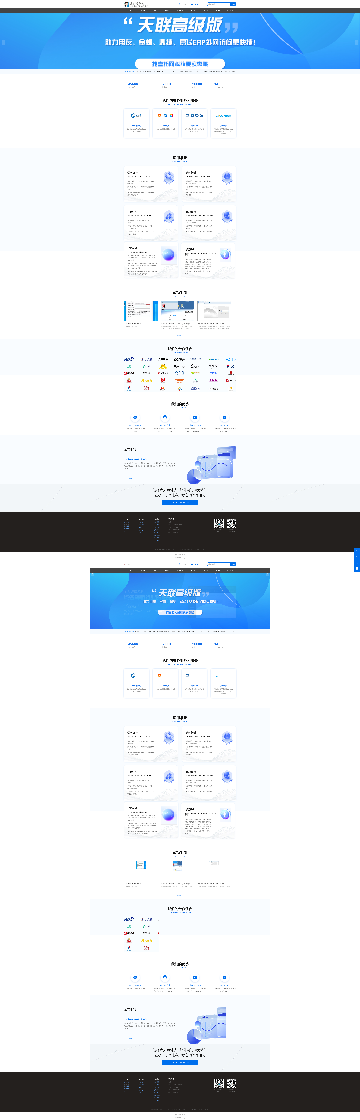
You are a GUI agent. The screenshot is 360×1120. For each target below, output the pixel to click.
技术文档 (126, 526)
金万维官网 (157, 522)
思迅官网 (156, 527)
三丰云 (141, 530)
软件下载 (126, 529)
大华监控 (141, 522)
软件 (158, 530)
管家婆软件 (157, 535)
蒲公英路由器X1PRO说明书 (208, 71)
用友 (155, 532)
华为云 (141, 532)
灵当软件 (156, 540)
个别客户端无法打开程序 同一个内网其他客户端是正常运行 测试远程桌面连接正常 (181, 71)
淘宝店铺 (126, 522)
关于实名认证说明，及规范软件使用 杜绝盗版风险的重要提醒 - (152, 71)
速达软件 (156, 538)
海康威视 (141, 525)
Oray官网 (156, 524)
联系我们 (126, 531)
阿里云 (141, 527)
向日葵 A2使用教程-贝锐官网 (216, 631)
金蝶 (155, 530)
